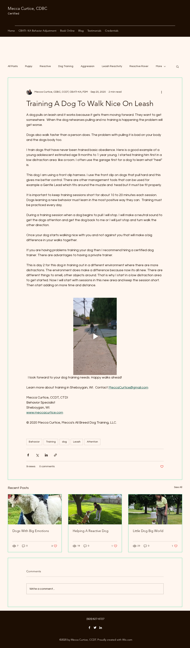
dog (64, 441)
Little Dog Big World (148, 531)
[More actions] (161, 92)
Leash (77, 441)
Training (51, 441)
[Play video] (95, 336)
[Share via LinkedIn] (46, 455)
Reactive (45, 66)
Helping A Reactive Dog (90, 531)
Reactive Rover (139, 66)
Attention (92, 441)
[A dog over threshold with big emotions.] (35, 509)
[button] (177, 66)
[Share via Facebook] (28, 455)
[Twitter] (95, 627)
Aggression (87, 66)
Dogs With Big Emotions (30, 531)
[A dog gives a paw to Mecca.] (95, 509)
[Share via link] (55, 455)
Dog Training (65, 66)
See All (178, 487)
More (159, 66)
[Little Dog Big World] (155, 509)
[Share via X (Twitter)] (37, 455)
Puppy (28, 66)
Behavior (34, 441)
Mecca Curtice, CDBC (27, 8)
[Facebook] (89, 627)
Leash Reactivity (112, 66)
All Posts (13, 66)
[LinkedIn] (100, 627)
